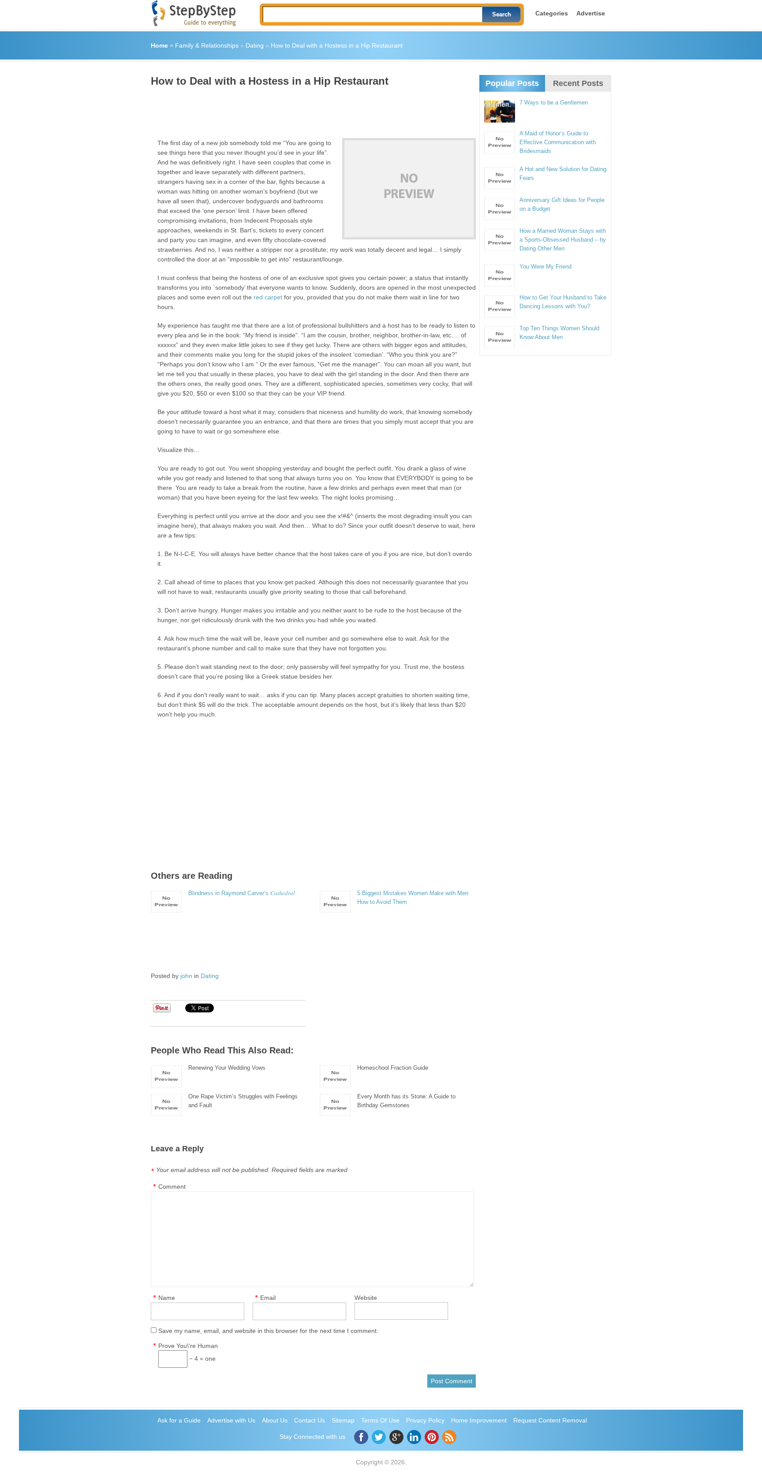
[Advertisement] (311, 109)
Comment (172, 1186)
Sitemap (343, 1420)
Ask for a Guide (179, 1420)
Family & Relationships (207, 45)
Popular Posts (512, 83)
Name (166, 1297)
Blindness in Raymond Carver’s (241, 893)
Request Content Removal (550, 1420)
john (186, 975)
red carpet (268, 297)
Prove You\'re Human (188, 1345)
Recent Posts (578, 83)
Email (268, 1297)
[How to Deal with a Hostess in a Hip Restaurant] (409, 188)
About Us (275, 1420)
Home (159, 45)
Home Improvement (479, 1420)
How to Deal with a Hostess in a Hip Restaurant (337, 45)
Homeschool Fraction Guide (392, 1067)
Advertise (590, 13)
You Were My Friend (545, 266)
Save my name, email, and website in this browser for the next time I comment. (268, 1330)
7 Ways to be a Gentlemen (553, 102)
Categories (551, 13)
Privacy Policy (425, 1420)
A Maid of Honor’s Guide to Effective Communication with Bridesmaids (557, 142)
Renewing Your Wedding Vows (226, 1067)
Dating (255, 45)
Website (366, 1297)
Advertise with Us (231, 1420)
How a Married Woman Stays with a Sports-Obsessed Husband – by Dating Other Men (562, 240)
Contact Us (309, 1420)
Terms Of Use (380, 1420)
